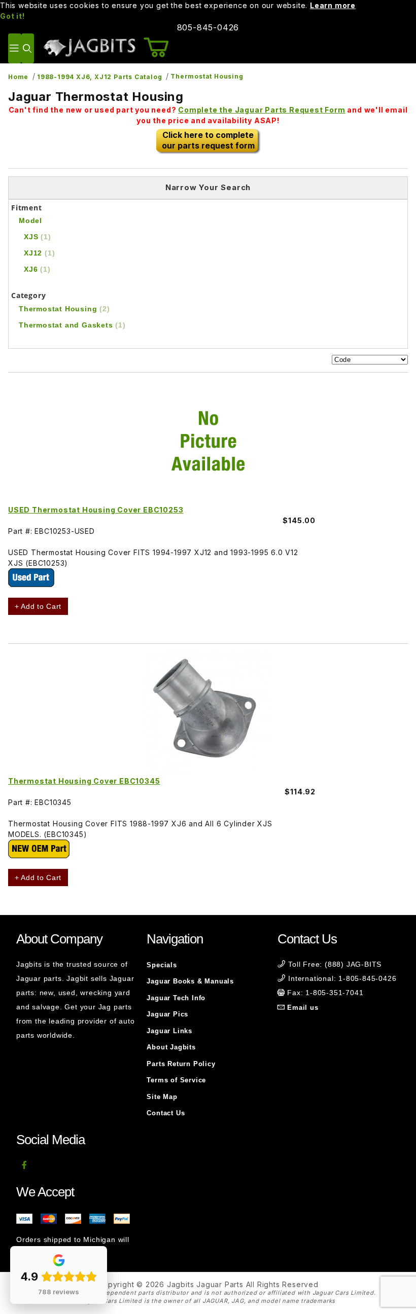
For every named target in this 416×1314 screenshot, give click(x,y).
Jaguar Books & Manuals (190, 981)
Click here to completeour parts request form (208, 140)
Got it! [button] (12, 16)
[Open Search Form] (27, 48)
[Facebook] (24, 1165)
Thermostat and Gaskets (72, 325)
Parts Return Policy (181, 1064)
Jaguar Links (169, 1031)
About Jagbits (171, 1047)
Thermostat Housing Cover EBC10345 (84, 781)
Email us (302, 1007)
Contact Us (166, 1113)
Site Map (162, 1097)
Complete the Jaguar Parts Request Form (261, 109)
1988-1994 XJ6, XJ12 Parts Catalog (99, 77)
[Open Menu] (14, 48)
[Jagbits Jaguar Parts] (89, 47)
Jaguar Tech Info (176, 998)
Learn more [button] (333, 5)
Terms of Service (176, 1080)
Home (18, 77)
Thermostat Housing (206, 76)
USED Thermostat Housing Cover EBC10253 (95, 509)
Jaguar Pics (167, 1014)
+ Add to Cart (38, 606)
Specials (162, 965)
